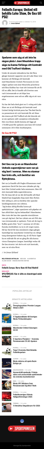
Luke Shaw (7, 261)
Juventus (32, 259)
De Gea (23, 259)
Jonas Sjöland (15, 23)
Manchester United (21, 261)
